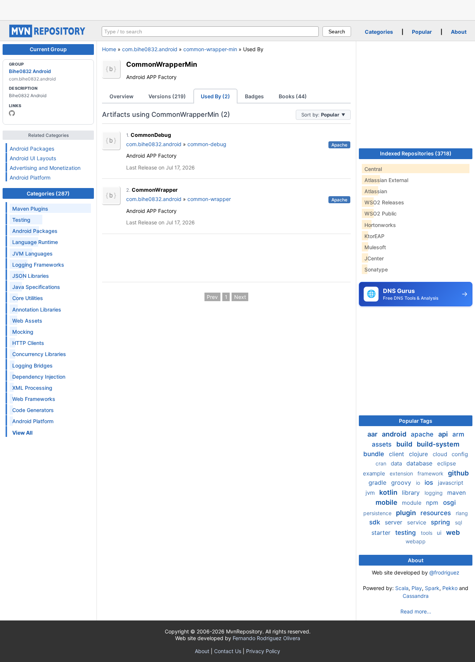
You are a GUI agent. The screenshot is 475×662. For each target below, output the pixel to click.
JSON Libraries (30, 276)
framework (431, 473)
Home (109, 49)
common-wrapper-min (210, 49)
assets (382, 444)
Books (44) (293, 96)
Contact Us (227, 651)
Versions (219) (167, 96)
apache (423, 434)
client (397, 454)
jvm (371, 492)
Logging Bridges (32, 365)
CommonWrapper (155, 190)
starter (381, 532)
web (453, 532)
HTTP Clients (28, 343)
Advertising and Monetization (45, 168)
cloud (441, 454)
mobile (387, 502)
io (419, 483)
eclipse (446, 463)
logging (434, 493)
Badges (254, 96)
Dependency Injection (38, 376)
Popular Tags (415, 421)
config (460, 454)
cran (382, 463)
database (420, 463)
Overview (121, 96)
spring (441, 522)
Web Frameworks (33, 399)
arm (458, 434)
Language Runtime (35, 242)
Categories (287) (48, 193)
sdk (375, 522)
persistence (378, 513)
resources (436, 513)
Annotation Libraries (36, 309)
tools (427, 533)
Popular (422, 32)
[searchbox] (210, 31)
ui (440, 532)
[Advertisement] (237, 9)
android (395, 434)
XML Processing (32, 388)
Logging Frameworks (38, 264)
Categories (379, 32)
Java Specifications (36, 287)
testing (406, 532)
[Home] (48, 35)
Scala (402, 588)
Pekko (450, 588)
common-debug (206, 144)
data (397, 463)
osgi (449, 502)
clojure (419, 454)
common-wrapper (209, 199)
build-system (438, 444)
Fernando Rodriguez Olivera (266, 638)
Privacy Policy (263, 651)
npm (433, 502)
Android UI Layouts (33, 158)
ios (430, 482)
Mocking (22, 332)
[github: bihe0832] (12, 113)
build (405, 444)
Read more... (415, 611)
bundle (374, 454)
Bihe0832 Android (30, 71)
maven (456, 492)
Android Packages (32, 148)
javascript (450, 482)
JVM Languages (32, 253)
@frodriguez (444, 572)
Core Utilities (27, 298)
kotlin (389, 492)
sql (458, 522)
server (394, 522)
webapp (416, 541)
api (443, 434)
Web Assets (27, 320)
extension (402, 473)
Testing (21, 220)
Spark (432, 588)
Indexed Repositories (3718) (416, 153)
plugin (406, 513)
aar (373, 434)
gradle (378, 482)
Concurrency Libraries (39, 354)
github (458, 473)
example (375, 473)
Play (417, 588)
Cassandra (416, 596)
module (412, 502)
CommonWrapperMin (161, 64)
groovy (402, 482)
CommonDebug (151, 135)
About (458, 32)
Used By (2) (215, 96)
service (417, 522)
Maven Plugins (30, 208)
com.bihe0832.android (149, 49)
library (412, 492)
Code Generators (33, 410)
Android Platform (30, 177)
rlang (462, 513)
